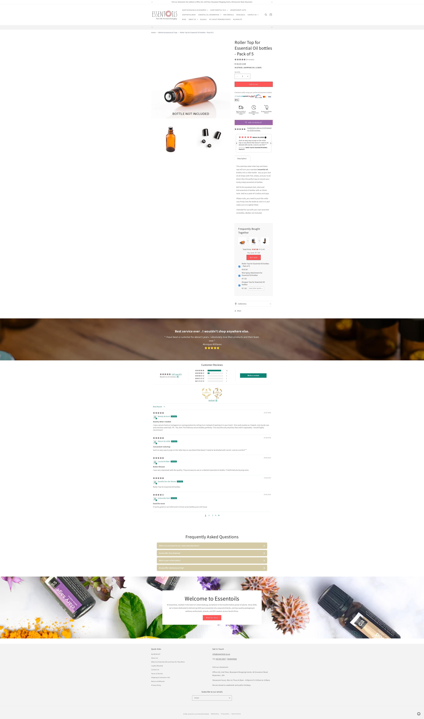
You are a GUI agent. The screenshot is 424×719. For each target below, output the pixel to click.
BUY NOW (253, 257)
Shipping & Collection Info (160, 677)
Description (242, 158)
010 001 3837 (221, 659)
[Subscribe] (229, 698)
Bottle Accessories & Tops (167, 32)
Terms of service (236, 714)
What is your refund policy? (170, 560)
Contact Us (155, 670)
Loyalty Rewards (157, 666)
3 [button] (212, 515)
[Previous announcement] (152, 2)
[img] (158, 413)
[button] (195, 10)
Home (153, 32)
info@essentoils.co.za (221, 654)
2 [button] (209, 515)
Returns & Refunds (158, 681)
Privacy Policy (156, 685)
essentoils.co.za (192, 714)
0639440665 (232, 659)
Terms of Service (157, 674)
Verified (211, 400)
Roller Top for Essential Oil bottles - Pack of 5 (196, 32)
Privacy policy (225, 714)
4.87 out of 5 (177, 374)
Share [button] (239, 311)
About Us (154, 658)
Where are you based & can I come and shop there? (179, 546)
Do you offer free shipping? (169, 553)
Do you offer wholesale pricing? (171, 568)
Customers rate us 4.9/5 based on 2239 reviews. (259, 129)
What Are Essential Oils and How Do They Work (168, 662)
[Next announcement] (272, 2)
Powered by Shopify (203, 714)
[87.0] (217, 392)
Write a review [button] (253, 375)
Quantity (237, 72)
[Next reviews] (270, 143)
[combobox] (256, 288)
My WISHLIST (155, 654)
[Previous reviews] (236, 143)
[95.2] (206, 392)
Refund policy (215, 714)
